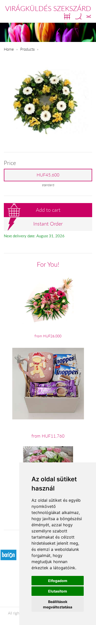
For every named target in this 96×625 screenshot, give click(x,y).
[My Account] (89, 16)
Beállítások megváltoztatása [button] (57, 604)
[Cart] (67, 16)
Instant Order (48, 223)
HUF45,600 (48, 175)
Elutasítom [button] (57, 591)
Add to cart (48, 209)
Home (9, 49)
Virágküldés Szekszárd (48, 8)
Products (27, 49)
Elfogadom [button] (57, 580)
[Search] (78, 16)
